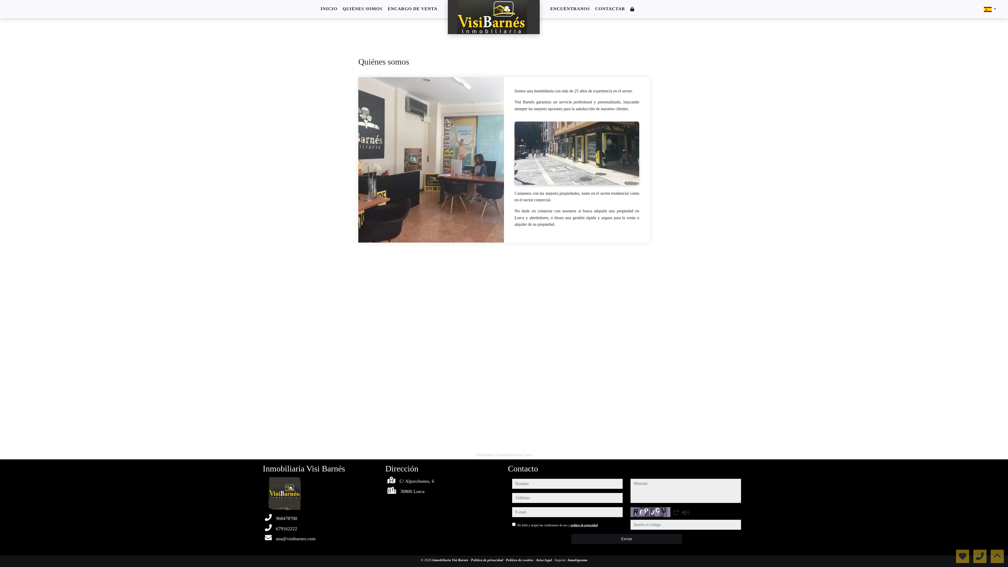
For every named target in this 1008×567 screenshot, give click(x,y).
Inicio (329, 8)
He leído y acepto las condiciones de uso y (557, 525)
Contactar (610, 8)
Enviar (626, 539)
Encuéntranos (570, 8)
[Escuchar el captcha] (685, 512)
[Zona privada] (632, 9)
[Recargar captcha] (676, 512)
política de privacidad (584, 525)
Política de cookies (520, 560)
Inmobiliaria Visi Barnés (450, 560)
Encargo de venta (412, 8)
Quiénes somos (362, 8)
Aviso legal (544, 560)
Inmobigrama (577, 560)
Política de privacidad (487, 560)
